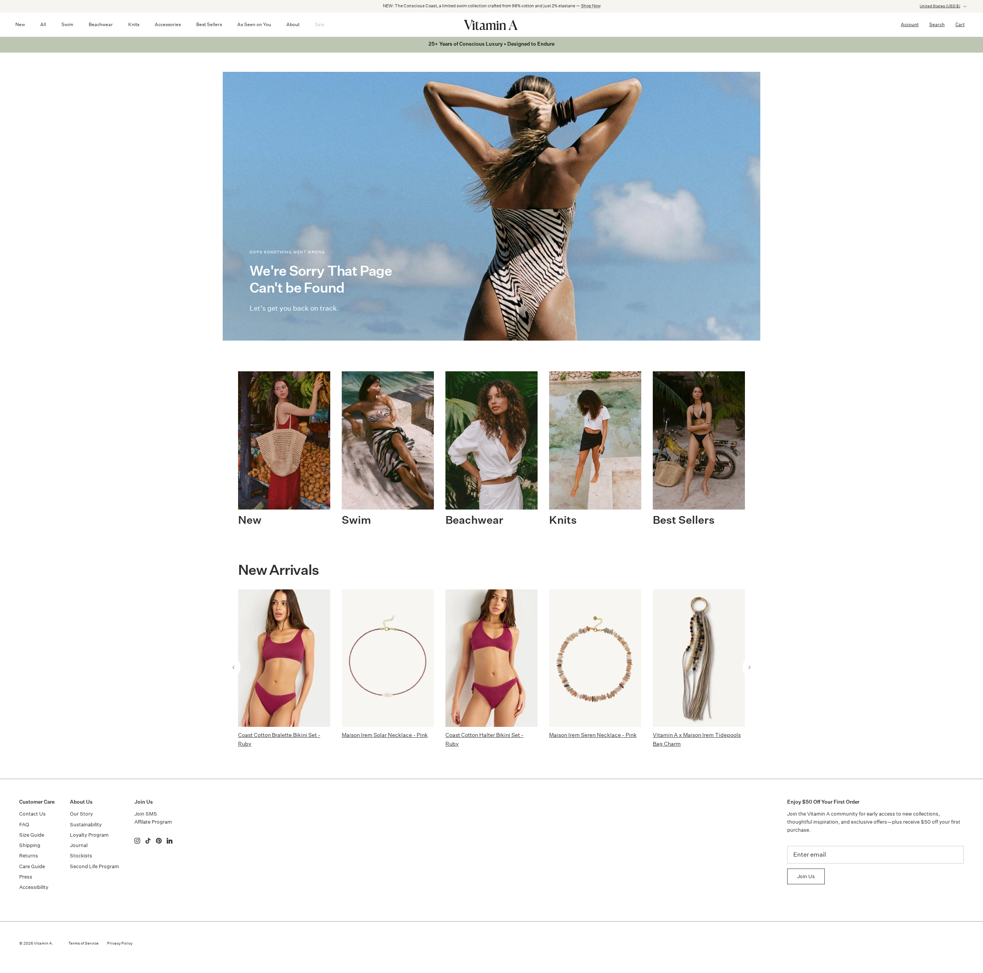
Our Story (81, 814)
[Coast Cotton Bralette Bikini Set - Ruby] (284, 658)
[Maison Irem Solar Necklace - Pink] (388, 658)
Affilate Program (153, 822)
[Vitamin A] (491, 24)
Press (25, 877)
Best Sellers (209, 24)
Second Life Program (94, 866)
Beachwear (101, 24)
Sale (319, 24)
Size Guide (31, 835)
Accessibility (33, 887)
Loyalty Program (89, 835)
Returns (28, 855)
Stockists (81, 855)
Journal (79, 845)
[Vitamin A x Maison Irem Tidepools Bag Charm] (699, 658)
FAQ (24, 824)
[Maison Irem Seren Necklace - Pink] (595, 658)
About (293, 24)
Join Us (806, 876)
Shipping (29, 845)
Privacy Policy (119, 943)
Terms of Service (83, 943)
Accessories (168, 24)
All (43, 24)
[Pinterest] (159, 841)
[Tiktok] (148, 841)
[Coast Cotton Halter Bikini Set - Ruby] (491, 658)
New (20, 24)
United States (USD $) (940, 6)
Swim (67, 24)
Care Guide (32, 866)
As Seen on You (254, 24)
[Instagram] (137, 841)
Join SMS (145, 814)
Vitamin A (43, 943)
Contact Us (32, 814)
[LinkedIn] (169, 841)
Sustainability (86, 824)
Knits (133, 24)
